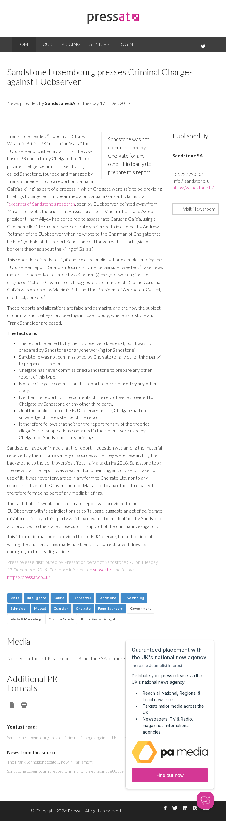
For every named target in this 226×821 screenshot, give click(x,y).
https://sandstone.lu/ (193, 187)
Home (23, 44)
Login (125, 44)
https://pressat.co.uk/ (28, 577)
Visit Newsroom (199, 209)
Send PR (99, 44)
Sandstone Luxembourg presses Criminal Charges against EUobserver (69, 771)
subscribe (102, 569)
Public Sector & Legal (98, 619)
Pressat (75, 810)
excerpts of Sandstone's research (41, 204)
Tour (46, 44)
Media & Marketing (25, 619)
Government (140, 608)
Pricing (71, 44)
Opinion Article (61, 619)
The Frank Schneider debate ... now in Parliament (50, 761)
